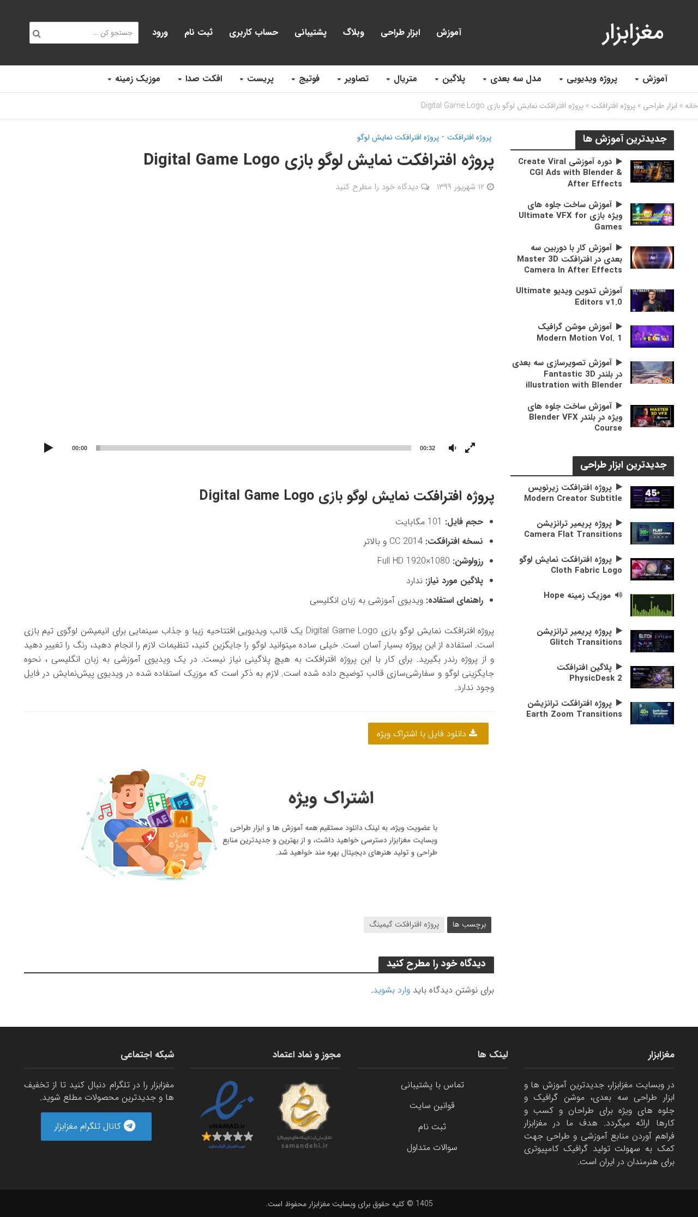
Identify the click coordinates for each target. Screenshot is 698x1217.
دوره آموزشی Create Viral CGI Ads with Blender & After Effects (570, 173)
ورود (160, 32)
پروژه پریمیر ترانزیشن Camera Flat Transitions (573, 529)
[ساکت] (452, 448)
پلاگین (453, 79)
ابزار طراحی (400, 32)
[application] (259, 339)
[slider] (254, 448)
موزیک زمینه (137, 79)
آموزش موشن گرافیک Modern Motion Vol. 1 (579, 333)
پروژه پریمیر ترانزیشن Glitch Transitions (579, 637)
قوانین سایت (432, 1105)
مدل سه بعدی (515, 79)
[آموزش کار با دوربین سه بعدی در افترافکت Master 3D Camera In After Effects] (652, 257)
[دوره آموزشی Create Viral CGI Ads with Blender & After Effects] (652, 171)
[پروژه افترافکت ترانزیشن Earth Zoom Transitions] (652, 712)
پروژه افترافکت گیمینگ (404, 924)
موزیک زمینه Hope (577, 595)
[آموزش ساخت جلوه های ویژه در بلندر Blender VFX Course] (652, 415)
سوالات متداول (432, 1147)
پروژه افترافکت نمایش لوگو (398, 137)
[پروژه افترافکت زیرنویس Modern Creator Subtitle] (652, 497)
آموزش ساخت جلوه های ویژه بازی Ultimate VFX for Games (570, 216)
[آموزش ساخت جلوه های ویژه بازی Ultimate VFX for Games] (652, 214)
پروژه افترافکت (613, 106)
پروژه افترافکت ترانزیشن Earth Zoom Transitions (574, 709)
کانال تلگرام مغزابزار (89, 1126)
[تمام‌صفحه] (470, 448)
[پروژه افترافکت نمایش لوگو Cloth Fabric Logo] (652, 569)
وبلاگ (353, 32)
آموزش (654, 79)
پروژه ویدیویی (592, 79)
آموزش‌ (448, 32)
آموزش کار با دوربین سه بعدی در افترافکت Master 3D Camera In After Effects (569, 259)
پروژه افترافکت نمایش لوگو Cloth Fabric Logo (570, 565)
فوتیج (309, 79)
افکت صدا (203, 79)
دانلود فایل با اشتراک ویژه (423, 734)
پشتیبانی (310, 32)
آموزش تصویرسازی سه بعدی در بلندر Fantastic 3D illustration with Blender (567, 374)
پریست (260, 79)
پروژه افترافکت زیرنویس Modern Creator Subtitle (573, 493)
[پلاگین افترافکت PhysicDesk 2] (652, 676)
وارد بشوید (391, 990)
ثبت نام (198, 32)
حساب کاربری (253, 32)
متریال (405, 79)
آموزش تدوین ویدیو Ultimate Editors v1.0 (569, 297)
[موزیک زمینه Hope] (652, 604)
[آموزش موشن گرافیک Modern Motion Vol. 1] (652, 336)
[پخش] (49, 448)
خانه (691, 106)
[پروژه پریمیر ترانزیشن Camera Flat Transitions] (652, 533)
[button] (259, 339)
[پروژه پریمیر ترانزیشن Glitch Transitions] (652, 640)
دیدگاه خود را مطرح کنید (376, 186)
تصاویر (357, 79)
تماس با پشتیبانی (432, 1085)
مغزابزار (633, 32)
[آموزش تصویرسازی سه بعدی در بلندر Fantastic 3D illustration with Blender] (652, 372)
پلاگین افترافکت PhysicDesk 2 (589, 673)
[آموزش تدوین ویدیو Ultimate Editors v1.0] (652, 300)
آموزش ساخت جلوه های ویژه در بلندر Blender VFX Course (574, 417)
